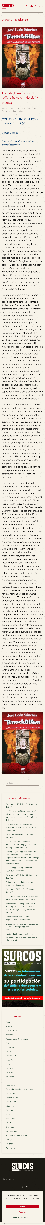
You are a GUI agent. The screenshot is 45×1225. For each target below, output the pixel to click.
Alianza (9, 1026)
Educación (10, 1076)
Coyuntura (10, 1060)
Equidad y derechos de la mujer (19, 1089)
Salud (8, 1123)
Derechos (10, 1072)
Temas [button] (38, 6)
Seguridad (10, 1127)
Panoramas (11, 1110)
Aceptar (23, 1206)
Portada (29, 6)
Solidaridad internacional (16, 1135)
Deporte (9, 1068)
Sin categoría (11, 1131)
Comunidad (11, 1055)
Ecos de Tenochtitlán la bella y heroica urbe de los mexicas (21, 98)
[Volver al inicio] (8, 6)
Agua (8, 1022)
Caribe (8, 1051)
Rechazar (22, 1212)
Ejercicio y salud (13, 1081)
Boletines (10, 1047)
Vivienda (9, 1144)
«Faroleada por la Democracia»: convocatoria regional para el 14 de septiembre (21, 827)
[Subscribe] (40, 1179)
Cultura (9, 1064)
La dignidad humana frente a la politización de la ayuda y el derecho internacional (21, 937)
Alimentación (11, 1030)
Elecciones (10, 1085)
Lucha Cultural (12, 1097)
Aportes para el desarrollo (12, 111)
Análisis (33, 108)
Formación (10, 1093)
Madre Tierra (11, 1102)
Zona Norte (10, 1148)
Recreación (10, 1118)
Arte (7, 1043)
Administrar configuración (22, 1217)
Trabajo (9, 1139)
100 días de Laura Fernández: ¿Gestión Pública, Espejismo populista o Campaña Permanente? (22, 844)
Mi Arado (10, 1106)
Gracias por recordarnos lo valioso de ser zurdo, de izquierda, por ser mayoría (22, 927)
